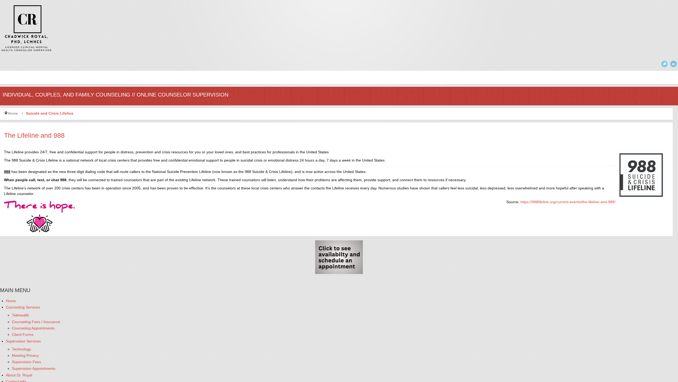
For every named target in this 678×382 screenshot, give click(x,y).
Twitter (664, 64)
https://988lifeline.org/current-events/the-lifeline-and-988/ (567, 202)
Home (13, 113)
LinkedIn (673, 64)
